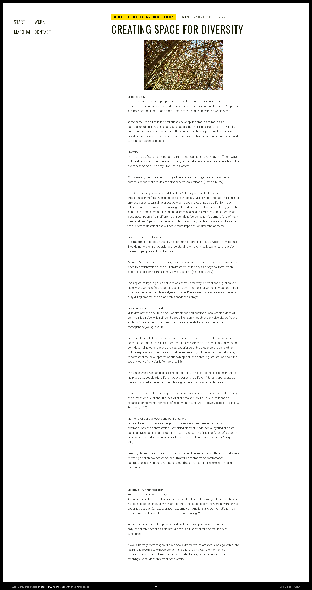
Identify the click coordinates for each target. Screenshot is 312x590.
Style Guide (285, 586)
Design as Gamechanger (147, 17)
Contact (43, 32)
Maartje (186, 17)
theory (168, 17)
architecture (122, 17)
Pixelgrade (83, 586)
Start (19, 21)
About (297, 586)
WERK (40, 21)
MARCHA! (22, 32)
